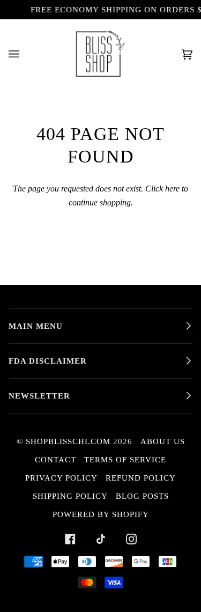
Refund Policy (141, 478)
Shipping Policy (70, 496)
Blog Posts (142, 496)
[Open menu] (25, 54)
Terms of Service (125, 459)
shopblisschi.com (68, 441)
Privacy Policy (61, 478)
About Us (162, 441)
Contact (55, 459)
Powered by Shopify (101, 514)
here (172, 188)
